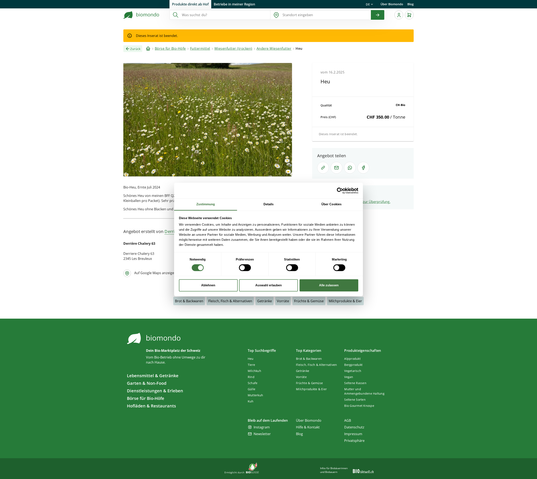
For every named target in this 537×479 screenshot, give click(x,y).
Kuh (251, 401)
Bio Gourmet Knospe (359, 406)
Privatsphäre (354, 440)
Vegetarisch (352, 371)
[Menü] (398, 14)
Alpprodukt (352, 359)
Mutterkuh (255, 395)
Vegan (348, 377)
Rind (251, 377)
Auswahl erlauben (268, 285)
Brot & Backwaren (189, 301)
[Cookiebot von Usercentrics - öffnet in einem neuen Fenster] (340, 190)
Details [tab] (268, 204)
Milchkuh (254, 371)
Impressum (353, 434)
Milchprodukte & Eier (345, 301)
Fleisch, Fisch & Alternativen (230, 301)
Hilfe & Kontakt (308, 427)
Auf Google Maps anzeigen (155, 273)
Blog (410, 4)
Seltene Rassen (355, 383)
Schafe (253, 383)
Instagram (262, 427)
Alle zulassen (329, 285)
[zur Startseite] (141, 15)
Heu (251, 359)
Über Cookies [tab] (331, 204)
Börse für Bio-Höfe (145, 398)
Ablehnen (208, 285)
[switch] (245, 267)
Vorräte (283, 301)
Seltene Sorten (355, 400)
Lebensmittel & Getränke (153, 375)
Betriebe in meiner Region (234, 4)
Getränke (264, 301)
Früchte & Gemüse (309, 301)
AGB (347, 420)
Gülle (251, 389)
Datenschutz (354, 427)
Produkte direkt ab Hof (190, 4)
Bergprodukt (353, 365)
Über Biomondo (392, 4)
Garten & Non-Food (146, 383)
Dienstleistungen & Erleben (155, 391)
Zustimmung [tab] (205, 204)
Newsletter (262, 434)
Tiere (251, 365)
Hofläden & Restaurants (151, 406)
